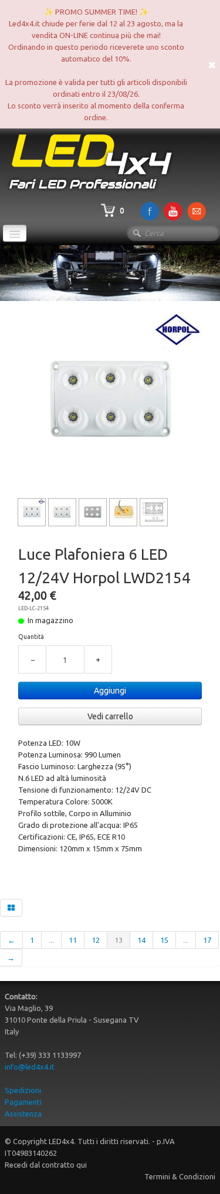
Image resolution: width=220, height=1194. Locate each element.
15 (164, 940)
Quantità (31, 636)
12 (96, 940)
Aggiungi (110, 690)
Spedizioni (23, 1090)
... (51, 940)
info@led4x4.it (30, 1067)
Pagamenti (23, 1102)
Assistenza (23, 1114)
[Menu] (14, 233)
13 (118, 940)
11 (73, 940)
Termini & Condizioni (179, 1176)
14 (141, 940)
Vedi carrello (110, 716)
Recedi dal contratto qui (46, 1165)
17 (207, 940)
